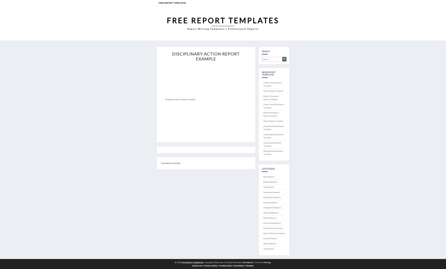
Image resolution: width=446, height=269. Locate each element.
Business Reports (270, 182)
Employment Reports (272, 197)
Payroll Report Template (273, 121)
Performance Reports (272, 223)
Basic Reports (268, 177)
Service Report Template (273, 91)
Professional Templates (273, 228)
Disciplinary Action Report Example (180, 99)
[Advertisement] (206, 81)
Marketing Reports (271, 213)
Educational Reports (271, 192)
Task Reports (268, 249)
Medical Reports (269, 218)
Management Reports (272, 207)
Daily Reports (268, 187)
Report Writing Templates (274, 233)
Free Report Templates (172, 2)
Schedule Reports (270, 238)
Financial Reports (270, 202)
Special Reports (269, 243)
